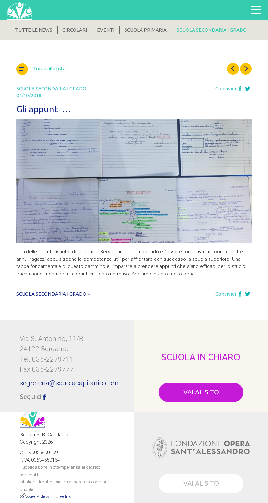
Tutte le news (33, 30)
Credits (63, 497)
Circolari (74, 30)
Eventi (105, 30)
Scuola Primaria (146, 30)
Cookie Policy (34, 497)
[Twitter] (248, 89)
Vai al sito (201, 392)
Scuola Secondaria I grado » (53, 294)
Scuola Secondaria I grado (212, 30)
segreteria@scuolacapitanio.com (69, 383)
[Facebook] (240, 89)
